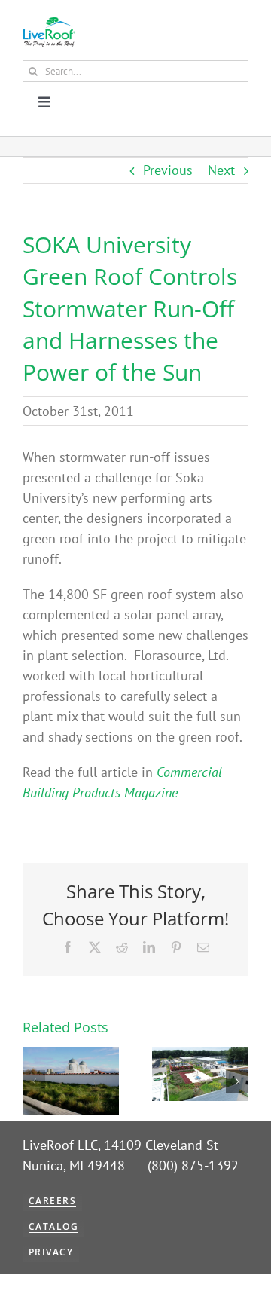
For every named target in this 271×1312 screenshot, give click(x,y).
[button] (34, 1081)
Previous (168, 170)
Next (221, 170)
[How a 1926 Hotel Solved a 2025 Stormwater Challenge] (71, 1056)
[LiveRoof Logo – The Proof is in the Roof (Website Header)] (49, 23)
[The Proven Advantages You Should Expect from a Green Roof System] (200, 1056)
